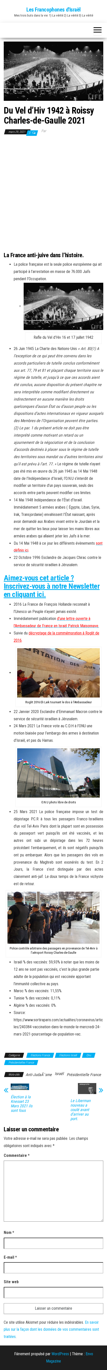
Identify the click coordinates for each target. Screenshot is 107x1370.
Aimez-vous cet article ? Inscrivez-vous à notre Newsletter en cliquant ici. (52, 586)
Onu (88, 1055)
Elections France (40, 1055)
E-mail (10, 1257)
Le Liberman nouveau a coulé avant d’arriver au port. (80, 1110)
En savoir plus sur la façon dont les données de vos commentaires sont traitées (51, 1329)
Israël (59, 1073)
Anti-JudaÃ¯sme (39, 1074)
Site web (11, 1281)
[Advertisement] (53, 193)
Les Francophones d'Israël (53, 10)
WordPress (60, 1353)
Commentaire (17, 1155)
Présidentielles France (21, 1062)
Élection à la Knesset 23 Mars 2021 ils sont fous (21, 1104)
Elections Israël (68, 1055)
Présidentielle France (84, 1074)
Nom (9, 1232)
